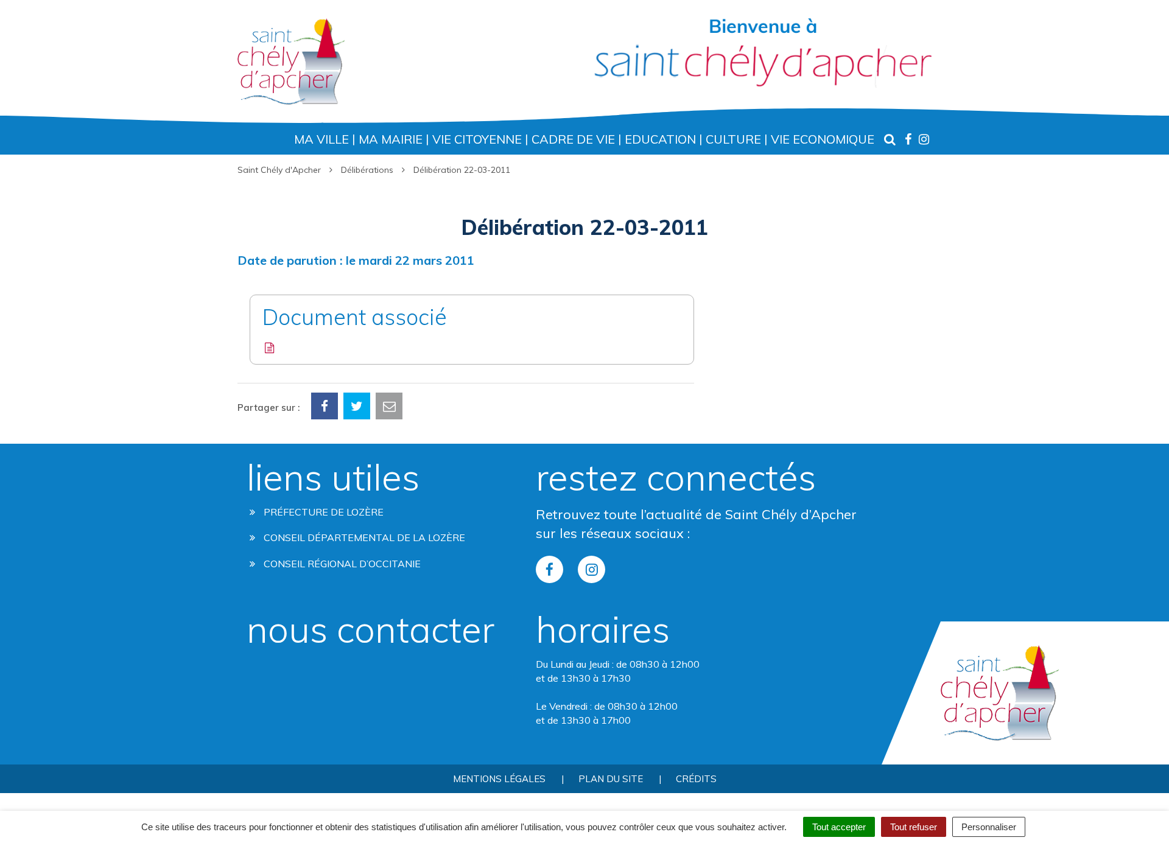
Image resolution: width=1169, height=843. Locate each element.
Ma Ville (321, 139)
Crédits (696, 779)
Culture (733, 139)
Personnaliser (988, 827)
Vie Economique (822, 139)
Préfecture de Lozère (322, 512)
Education (660, 139)
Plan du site (610, 779)
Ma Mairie (391, 139)
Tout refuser (913, 827)
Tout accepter (839, 827)
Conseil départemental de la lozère (363, 537)
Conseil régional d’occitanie (341, 564)
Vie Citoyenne (477, 139)
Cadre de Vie (573, 139)
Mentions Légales (499, 779)
